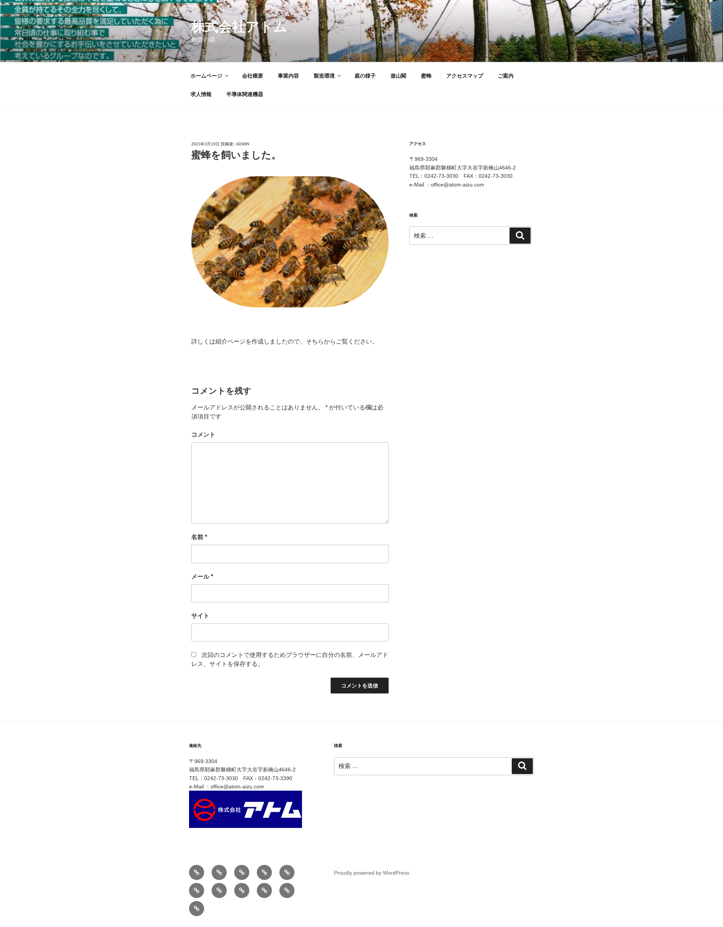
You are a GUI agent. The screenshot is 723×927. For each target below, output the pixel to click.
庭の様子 (365, 76)
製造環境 (324, 76)
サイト (200, 615)
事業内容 (288, 76)
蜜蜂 (426, 76)
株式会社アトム (239, 26)
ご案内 (506, 76)
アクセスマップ (464, 76)
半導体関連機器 (244, 94)
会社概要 (252, 76)
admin (242, 144)
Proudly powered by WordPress (371, 873)
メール (202, 576)
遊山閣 (398, 76)
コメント (203, 434)
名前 (199, 537)
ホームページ (206, 76)
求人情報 (201, 94)
